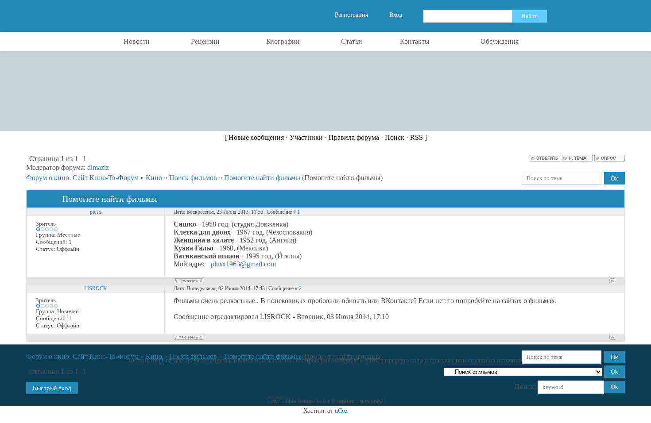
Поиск (394, 137)
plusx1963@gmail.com (243, 264)
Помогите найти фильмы (262, 177)
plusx (95, 212)
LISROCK (95, 288)
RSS (416, 137)
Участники (306, 137)
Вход (395, 15)
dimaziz (98, 167)
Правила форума (354, 137)
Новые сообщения (256, 137)
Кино (154, 177)
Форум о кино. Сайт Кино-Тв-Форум (82, 177)
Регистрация (351, 15)
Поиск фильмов (193, 177)
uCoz (165, 360)
